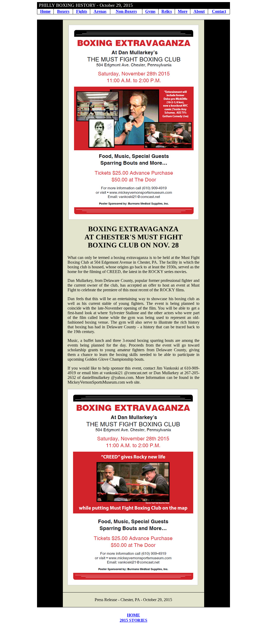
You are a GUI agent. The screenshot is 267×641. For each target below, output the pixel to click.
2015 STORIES (133, 620)
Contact (219, 11)
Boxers (63, 11)
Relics (166, 11)
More (182, 11)
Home (45, 11)
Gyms (150, 11)
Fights (81, 11)
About (199, 11)
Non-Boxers (126, 11)
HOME (133, 615)
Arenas (100, 11)
